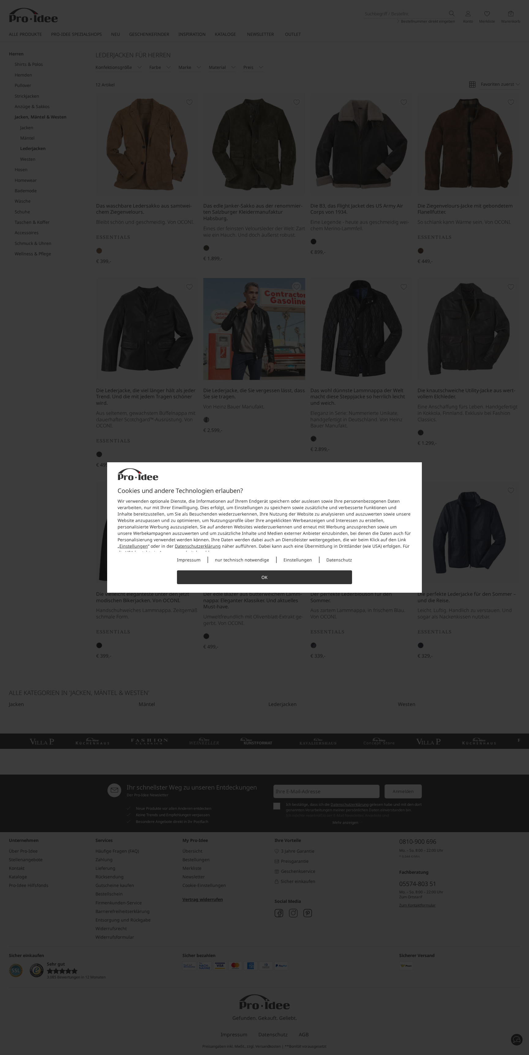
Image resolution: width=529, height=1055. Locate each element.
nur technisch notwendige (242, 560)
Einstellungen (133, 546)
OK (264, 577)
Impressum (189, 560)
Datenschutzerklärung (198, 546)
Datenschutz (339, 560)
